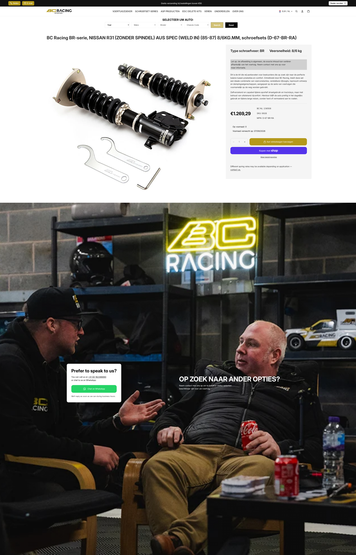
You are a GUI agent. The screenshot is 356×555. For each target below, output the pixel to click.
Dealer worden (336, 3)
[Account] (302, 11)
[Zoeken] (296, 11)
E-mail (29, 3)
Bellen (16, 3)
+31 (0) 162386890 (97, 377)
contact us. (235, 169)
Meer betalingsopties (269, 157)
